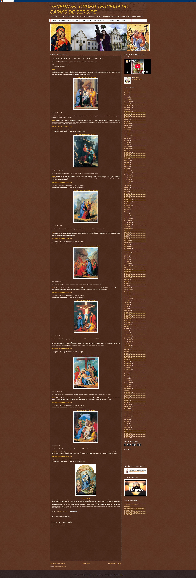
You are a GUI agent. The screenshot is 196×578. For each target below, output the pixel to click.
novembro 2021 (127, 201)
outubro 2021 (127, 203)
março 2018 (127, 287)
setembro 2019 (127, 252)
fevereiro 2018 (127, 289)
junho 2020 (126, 234)
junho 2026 (126, 94)
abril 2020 (126, 238)
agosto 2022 (127, 183)
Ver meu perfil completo (137, 79)
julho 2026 (126, 92)
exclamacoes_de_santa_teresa (131, 504)
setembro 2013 (127, 392)
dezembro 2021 (127, 199)
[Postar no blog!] (72, 511)
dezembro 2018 (127, 269)
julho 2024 (126, 138)
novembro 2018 (127, 271)
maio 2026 (126, 96)
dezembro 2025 (127, 105)
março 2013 (127, 404)
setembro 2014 (127, 369)
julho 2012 (126, 419)
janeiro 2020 (127, 244)
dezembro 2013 (127, 386)
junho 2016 (126, 328)
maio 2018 (126, 283)
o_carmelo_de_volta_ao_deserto (131, 512)
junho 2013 (126, 398)
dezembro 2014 (127, 363)
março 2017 (127, 310)
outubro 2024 (127, 133)
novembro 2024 (127, 131)
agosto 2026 (127, 90)
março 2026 (127, 99)
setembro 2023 (127, 158)
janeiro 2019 (127, 267)
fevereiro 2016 (127, 336)
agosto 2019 (127, 254)
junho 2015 (126, 351)
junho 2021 (126, 211)
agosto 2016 (127, 324)
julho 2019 (126, 256)
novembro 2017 (127, 295)
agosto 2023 (127, 160)
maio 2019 (126, 259)
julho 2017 (126, 302)
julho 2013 (126, 396)
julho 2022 (126, 185)
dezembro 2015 (127, 339)
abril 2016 (126, 332)
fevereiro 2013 (127, 406)
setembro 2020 (127, 228)
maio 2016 (126, 330)
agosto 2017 (127, 300)
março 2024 (127, 146)
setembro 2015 (127, 345)
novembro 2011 (127, 435)
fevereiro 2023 (127, 172)
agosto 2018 (127, 277)
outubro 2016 (127, 320)
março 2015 (127, 357)
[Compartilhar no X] (73, 511)
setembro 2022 (127, 181)
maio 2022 (126, 189)
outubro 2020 (127, 226)
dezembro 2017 (127, 293)
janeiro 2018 (127, 291)
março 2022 (127, 193)
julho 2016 (126, 326)
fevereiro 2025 (127, 125)
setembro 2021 (127, 205)
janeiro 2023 (127, 174)
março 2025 (127, 123)
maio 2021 (126, 213)
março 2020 (127, 240)
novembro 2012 (127, 412)
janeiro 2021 (127, 220)
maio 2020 (126, 236)
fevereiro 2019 (127, 265)
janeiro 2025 (127, 127)
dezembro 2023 (127, 152)
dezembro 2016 (127, 316)
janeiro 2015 (127, 361)
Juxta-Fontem (127, 502)
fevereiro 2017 (127, 312)
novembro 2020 (127, 224)
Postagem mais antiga (114, 563)
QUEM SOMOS (86, 20)
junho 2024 (126, 140)
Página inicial (86, 563)
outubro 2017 (127, 297)
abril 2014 (126, 378)
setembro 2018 (127, 275)
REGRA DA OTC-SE (100, 20)
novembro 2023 (127, 154)
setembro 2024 (127, 135)
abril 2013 (126, 402)
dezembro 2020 (127, 222)
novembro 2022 (127, 178)
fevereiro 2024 (127, 148)
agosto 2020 (127, 230)
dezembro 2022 (127, 176)
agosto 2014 (127, 371)
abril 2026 (126, 97)
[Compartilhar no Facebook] (75, 511)
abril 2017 (126, 308)
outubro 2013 (127, 390)
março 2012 (127, 427)
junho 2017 (126, 304)
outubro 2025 (127, 109)
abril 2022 (126, 191)
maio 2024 (126, 142)
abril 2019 (126, 261)
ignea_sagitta (127, 506)
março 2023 (127, 170)
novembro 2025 (127, 107)
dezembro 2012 (127, 410)
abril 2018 (126, 285)
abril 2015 (126, 355)
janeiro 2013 (127, 408)
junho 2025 (126, 117)
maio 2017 (126, 306)
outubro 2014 (127, 367)
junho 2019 (126, 258)
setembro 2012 (127, 416)
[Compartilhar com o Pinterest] (76, 511)
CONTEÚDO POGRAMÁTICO (120, 20)
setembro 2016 (127, 322)
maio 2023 (126, 166)
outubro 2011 (127, 437)
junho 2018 (126, 281)
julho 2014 (126, 373)
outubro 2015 (127, 343)
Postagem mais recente (57, 563)
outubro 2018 (127, 273)
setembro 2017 (127, 298)
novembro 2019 (127, 248)
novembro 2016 (127, 318)
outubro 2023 (127, 156)
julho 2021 (126, 209)
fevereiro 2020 (127, 242)
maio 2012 (126, 423)
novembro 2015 (127, 341)
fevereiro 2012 (127, 429)
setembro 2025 (127, 111)
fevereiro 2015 (127, 359)
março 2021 (127, 217)
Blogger (122, 575)
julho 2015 (126, 349)
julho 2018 (126, 279)
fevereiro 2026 (127, 101)
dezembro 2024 (127, 129)
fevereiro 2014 (127, 382)
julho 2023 (126, 162)
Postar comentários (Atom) (60, 566)
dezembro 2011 (127, 433)
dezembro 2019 (127, 246)
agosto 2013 (127, 394)
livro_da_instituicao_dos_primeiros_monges (134, 508)
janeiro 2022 (127, 197)
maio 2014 (126, 377)
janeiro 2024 (127, 150)
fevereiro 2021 (127, 218)
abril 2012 (126, 425)
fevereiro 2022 (127, 195)
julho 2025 (126, 115)
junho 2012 (126, 421)
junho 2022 (126, 187)
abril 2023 (126, 168)
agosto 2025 (127, 113)
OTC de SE (136, 77)
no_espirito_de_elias (128, 510)
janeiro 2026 (127, 103)
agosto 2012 (127, 418)
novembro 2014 (127, 365)
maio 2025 (126, 119)
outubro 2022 (127, 179)
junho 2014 (126, 375)
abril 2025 (126, 121)
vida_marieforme (128, 514)
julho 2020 (126, 232)
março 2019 (127, 263)
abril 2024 (126, 144)
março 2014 (127, 380)
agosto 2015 (127, 347)
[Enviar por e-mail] (70, 511)
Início (54, 20)
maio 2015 (126, 353)
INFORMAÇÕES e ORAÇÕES (68, 20)
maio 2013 (126, 400)
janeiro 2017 (127, 314)
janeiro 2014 (127, 384)
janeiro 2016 (127, 338)
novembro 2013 (127, 388)
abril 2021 (126, 215)
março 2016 (127, 334)
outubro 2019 (127, 250)
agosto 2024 (127, 137)
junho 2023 (126, 164)
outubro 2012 (127, 414)
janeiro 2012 (127, 431)
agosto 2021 (127, 207)
